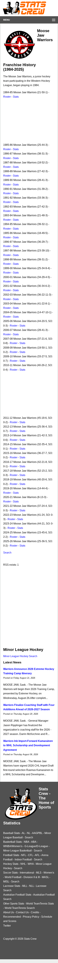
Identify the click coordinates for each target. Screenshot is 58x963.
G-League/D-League (36, 846)
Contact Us (22, 912)
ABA (33, 841)
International (27, 872)
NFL (23, 855)
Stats (16, 96)
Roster (7, 96)
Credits (35, 912)
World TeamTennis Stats (40, 903)
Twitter (7, 925)
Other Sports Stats (13, 903)
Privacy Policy (31, 916)
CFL (30, 855)
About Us (8, 912)
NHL (23, 863)
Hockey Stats (10, 863)
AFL (37, 855)
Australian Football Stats (17, 894)
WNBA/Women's (12, 846)
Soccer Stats (10, 872)
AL (23, 833)
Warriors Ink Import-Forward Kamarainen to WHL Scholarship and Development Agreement (28, 745)
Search (7, 552)
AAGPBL (37, 833)
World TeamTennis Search (20, 908)
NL (28, 833)
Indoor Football (23, 859)
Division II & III (32, 877)
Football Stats (11, 855)
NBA (26, 841)
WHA (31, 863)
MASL (45, 877)
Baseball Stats (11, 833)
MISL (6, 881)
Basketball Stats (12, 841)
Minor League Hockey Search (20, 656)
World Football (13, 877)
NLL (31, 886)
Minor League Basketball (17, 850)
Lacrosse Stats (11, 886)
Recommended (12, 916)
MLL (24, 886)
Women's (49, 872)
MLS (38, 872)
